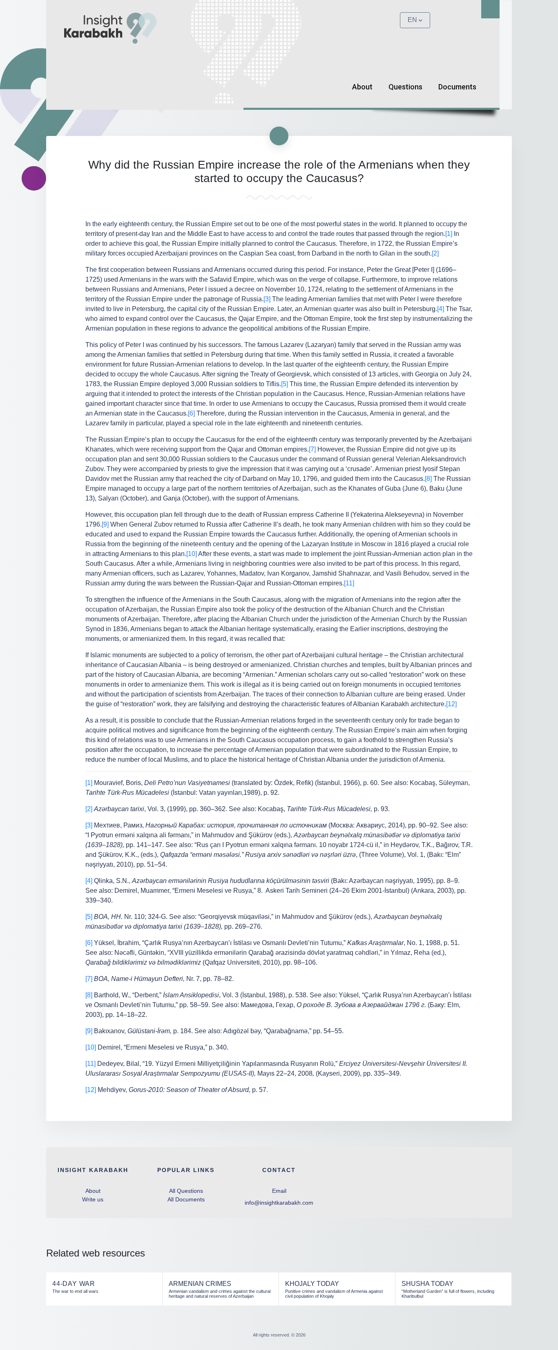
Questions (405, 86)
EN (412, 19)
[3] (266, 299)
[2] (435, 253)
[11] (349, 583)
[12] (451, 704)
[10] (191, 553)
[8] (428, 478)
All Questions (186, 1191)
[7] (312, 449)
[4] (440, 308)
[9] (105, 524)
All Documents (186, 1199)
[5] (284, 383)
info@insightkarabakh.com (279, 1202)
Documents (457, 86)
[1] (448, 233)
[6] (191, 413)
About (362, 86)
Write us (92, 1199)
